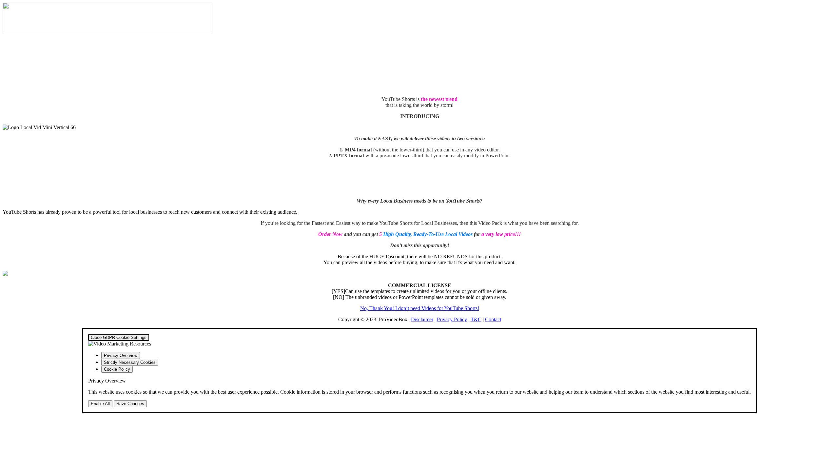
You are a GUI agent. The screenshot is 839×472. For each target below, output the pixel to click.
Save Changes (130, 403)
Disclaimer (422, 319)
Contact (493, 319)
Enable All (100, 403)
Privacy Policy (452, 319)
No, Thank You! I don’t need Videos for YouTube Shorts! (419, 308)
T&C (476, 319)
